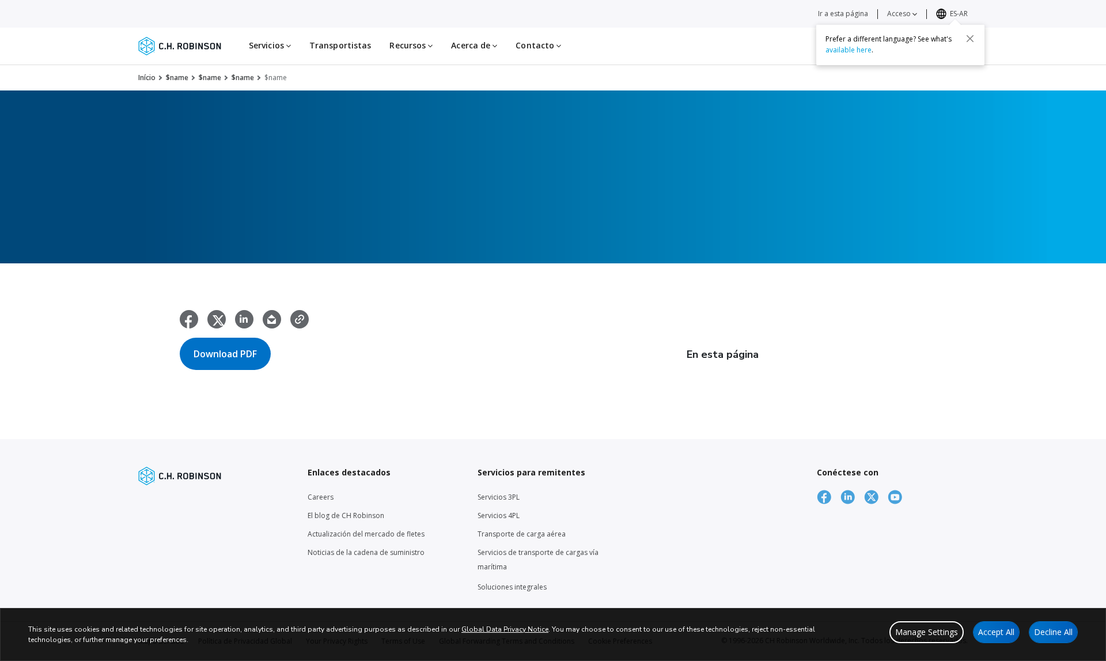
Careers (321, 497)
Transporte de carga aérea (522, 534)
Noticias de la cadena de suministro (366, 552)
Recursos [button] (408, 45)
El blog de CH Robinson (346, 515)
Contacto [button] (536, 45)
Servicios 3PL (499, 497)
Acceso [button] (899, 13)
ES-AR (959, 13)
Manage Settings (926, 631)
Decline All (1053, 631)
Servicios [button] (267, 45)
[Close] (970, 38)
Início (147, 77)
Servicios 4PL (499, 515)
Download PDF (225, 354)
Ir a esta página (843, 13)
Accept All (996, 631)
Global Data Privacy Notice (504, 629)
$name (177, 77)
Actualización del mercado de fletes (366, 534)
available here (848, 50)
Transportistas (340, 45)
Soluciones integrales (512, 587)
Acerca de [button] (472, 45)
